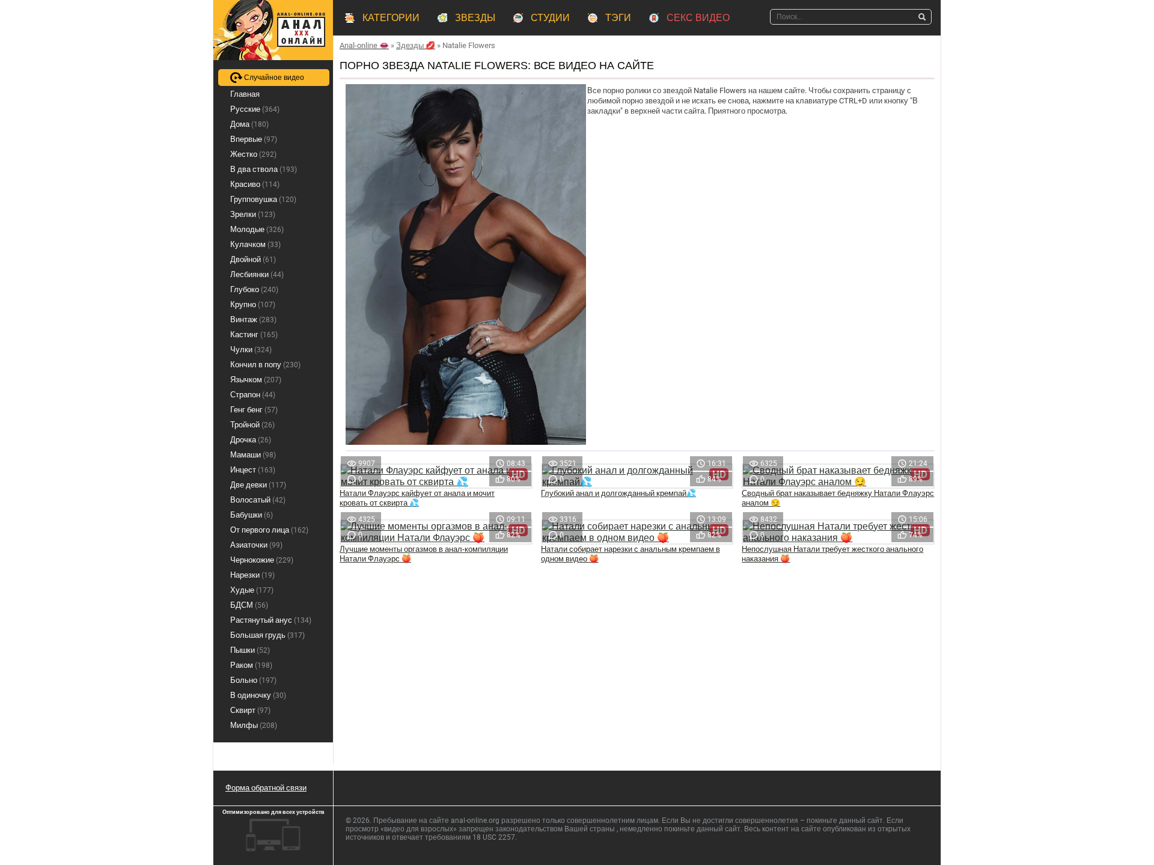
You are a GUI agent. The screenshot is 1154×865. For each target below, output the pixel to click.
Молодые (257, 229)
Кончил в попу (265, 364)
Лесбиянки (257, 274)
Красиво (254, 184)
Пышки (250, 650)
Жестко (253, 154)
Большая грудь (267, 635)
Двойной (253, 259)
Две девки (258, 484)
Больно (253, 680)
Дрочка (250, 439)
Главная (245, 94)
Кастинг (254, 334)
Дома (249, 124)
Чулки (251, 349)
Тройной (252, 424)
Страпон (252, 394)
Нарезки (252, 574)
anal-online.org (475, 820)
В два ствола (263, 169)
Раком (251, 665)
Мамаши (253, 454)
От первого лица (269, 529)
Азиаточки (256, 544)
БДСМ (249, 605)
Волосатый (257, 499)
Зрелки (252, 214)
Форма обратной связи (266, 787)
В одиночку (258, 695)
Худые (251, 589)
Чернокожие (261, 559)
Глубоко (254, 289)
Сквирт (250, 710)
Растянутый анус (270, 620)
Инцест (252, 469)
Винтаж (253, 319)
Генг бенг (254, 409)
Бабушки (251, 514)
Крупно (252, 304)
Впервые (253, 139)
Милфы (253, 725)
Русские (254, 109)
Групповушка (263, 199)
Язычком (255, 379)
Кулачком (255, 244)
